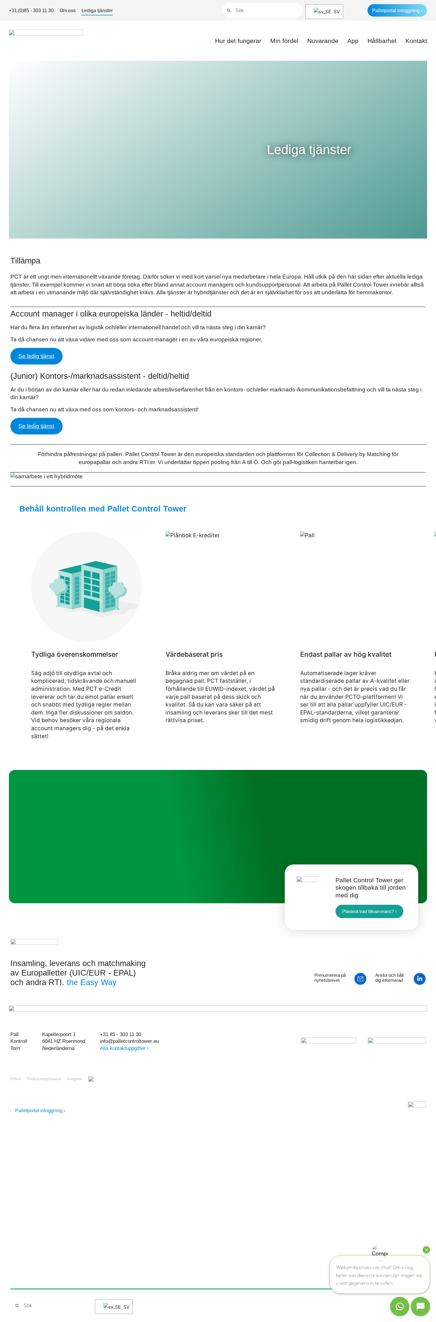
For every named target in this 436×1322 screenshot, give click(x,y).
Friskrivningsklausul (44, 1079)
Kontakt (416, 40)
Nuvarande (322, 40)
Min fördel (284, 40)
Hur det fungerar (238, 40)
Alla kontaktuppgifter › (124, 1048)
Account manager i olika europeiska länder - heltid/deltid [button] (110, 313)
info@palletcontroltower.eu (129, 1041)
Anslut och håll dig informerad (389, 978)
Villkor (15, 1079)
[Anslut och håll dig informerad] (420, 979)
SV (334, 12)
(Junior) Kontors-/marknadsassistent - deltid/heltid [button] (99, 376)
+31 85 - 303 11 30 (120, 1034)
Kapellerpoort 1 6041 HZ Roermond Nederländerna (63, 1041)
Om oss (68, 10)
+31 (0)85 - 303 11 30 (31, 10)
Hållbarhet (382, 40)
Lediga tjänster (97, 10)
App (353, 40)
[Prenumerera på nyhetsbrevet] (360, 979)
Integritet (74, 1079)
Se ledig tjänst (36, 356)
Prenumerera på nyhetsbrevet (330, 978)
